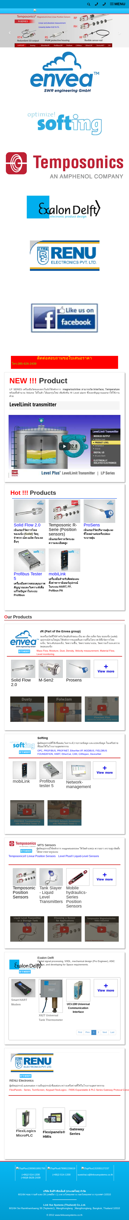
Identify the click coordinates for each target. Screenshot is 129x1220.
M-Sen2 (46, 680)
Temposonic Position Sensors (24, 892)
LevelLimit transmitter (32, 404)
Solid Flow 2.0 (21, 682)
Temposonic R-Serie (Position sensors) (63, 529)
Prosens (74, 680)
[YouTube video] (64, 446)
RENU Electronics (21, 1080)
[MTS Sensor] (22, 843)
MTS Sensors (46, 845)
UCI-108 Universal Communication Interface (78, 1008)
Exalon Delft (45, 957)
